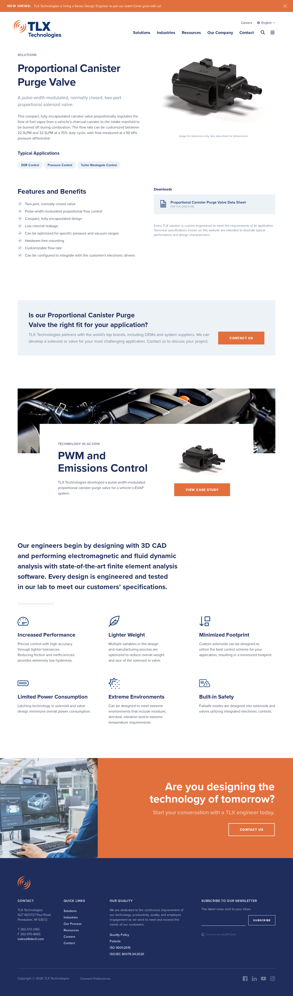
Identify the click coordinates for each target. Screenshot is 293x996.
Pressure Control (60, 165)
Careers (246, 22)
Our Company (220, 33)
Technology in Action (79, 444)
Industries (166, 33)
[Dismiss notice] (285, 6)
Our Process (73, 923)
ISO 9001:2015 (120, 947)
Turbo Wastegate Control (99, 165)
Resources (191, 33)
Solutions (141, 33)
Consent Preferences (95, 978)
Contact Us (241, 338)
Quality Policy (119, 934)
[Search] (263, 32)
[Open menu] (272, 32)
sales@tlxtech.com (31, 939)
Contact (246, 33)
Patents (115, 941)
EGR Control (30, 165)
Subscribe (262, 920)
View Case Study (202, 489)
